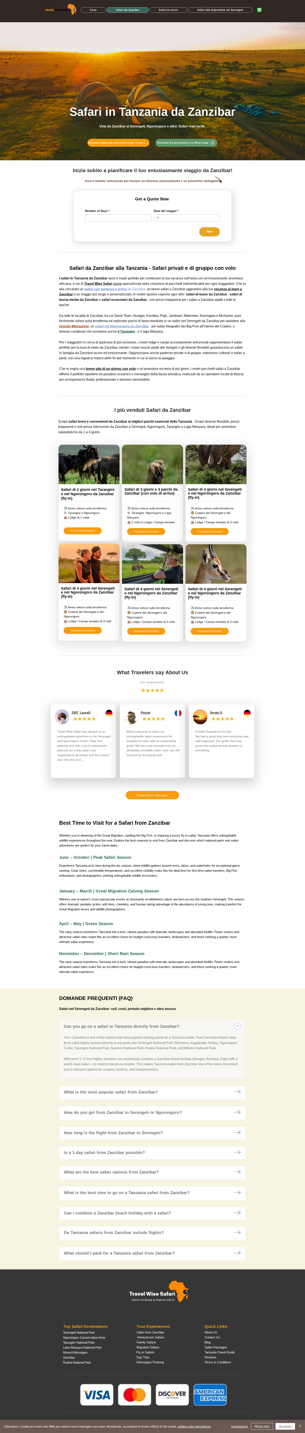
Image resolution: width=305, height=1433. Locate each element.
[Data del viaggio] (157, 217)
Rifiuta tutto (262, 1426)
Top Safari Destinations (85, 1326)
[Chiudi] (300, 1426)
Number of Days (97, 210)
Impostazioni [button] (239, 1426)
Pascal (145, 712)
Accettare (285, 1426)
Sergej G (216, 712)
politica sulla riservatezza (194, 1426)
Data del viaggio (166, 210)
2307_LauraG (81, 712)
